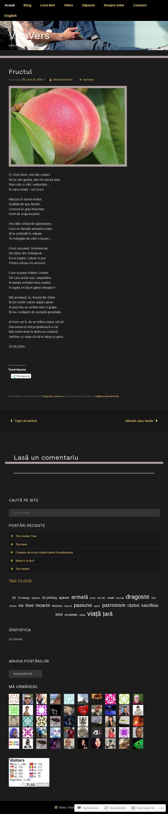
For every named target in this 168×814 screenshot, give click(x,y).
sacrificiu (149, 605)
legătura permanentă (107, 396)
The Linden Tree (26, 536)
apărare (64, 597)
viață (94, 613)
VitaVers (29, 35)
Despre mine (114, 5)
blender (101, 598)
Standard (88, 79)
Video (68, 5)
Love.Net (47, 5)
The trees (21, 544)
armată (79, 597)
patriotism (114, 605)
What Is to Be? (25, 560)
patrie (97, 606)
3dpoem (88, 5)
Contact (140, 5)
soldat (82, 615)
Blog (27, 5)
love (30, 605)
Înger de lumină (26, 421)
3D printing (49, 597)
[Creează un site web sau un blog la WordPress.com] (56, 807)
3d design (24, 597)
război (133, 605)
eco (153, 597)
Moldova (57, 606)
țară (107, 614)
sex (59, 614)
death (111, 597)
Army (92, 598)
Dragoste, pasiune (52, 396)
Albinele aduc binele (139, 421)
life (21, 606)
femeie (13, 606)
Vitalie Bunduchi (62, 79)
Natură (68, 606)
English (11, 15)
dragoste (137, 596)
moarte (43, 605)
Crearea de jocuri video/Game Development (44, 552)
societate (71, 614)
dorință (120, 598)
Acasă (10, 5)
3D (14, 597)
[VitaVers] (84, 49)
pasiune (83, 605)
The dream (23, 568)
